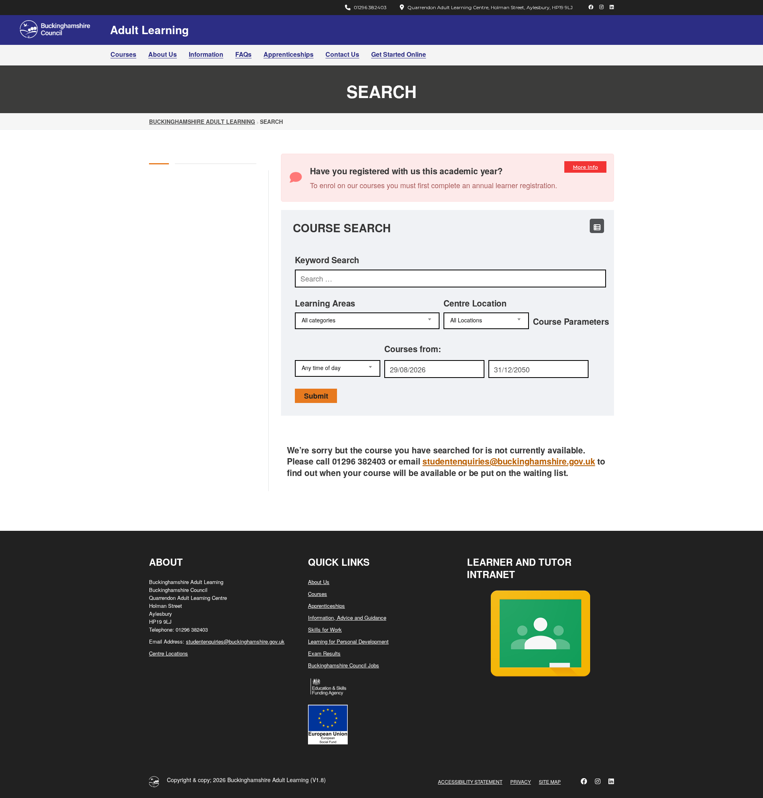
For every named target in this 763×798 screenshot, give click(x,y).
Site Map (550, 781)
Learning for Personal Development (348, 641)
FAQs (243, 54)
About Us (162, 54)
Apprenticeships (288, 54)
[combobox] (367, 320)
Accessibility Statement (470, 781)
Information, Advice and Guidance (347, 617)
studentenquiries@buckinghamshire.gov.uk (508, 461)
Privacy (520, 781)
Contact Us (342, 54)
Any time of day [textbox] (321, 368)
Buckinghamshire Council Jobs (343, 665)
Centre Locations (168, 653)
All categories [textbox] (318, 320)
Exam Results (324, 653)
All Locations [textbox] (466, 320)
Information (206, 54)
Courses (123, 54)
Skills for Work (325, 629)
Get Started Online (398, 54)
